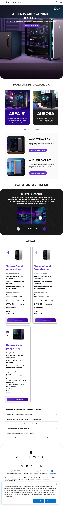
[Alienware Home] (15, 2)
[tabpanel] (31, 156)
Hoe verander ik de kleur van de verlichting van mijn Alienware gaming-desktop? (27, 438)
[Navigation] (2, 2)
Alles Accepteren (50, 501)
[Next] (44, 229)
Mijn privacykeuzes (46, 471)
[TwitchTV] (41, 466)
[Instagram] (22, 466)
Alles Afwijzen (38, 501)
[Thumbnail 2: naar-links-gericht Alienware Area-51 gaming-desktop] (7, 256)
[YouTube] (27, 466)
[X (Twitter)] (32, 466)
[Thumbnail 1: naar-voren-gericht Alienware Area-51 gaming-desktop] (7, 252)
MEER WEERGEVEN (31, 25)
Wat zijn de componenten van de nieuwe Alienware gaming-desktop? (24, 419)
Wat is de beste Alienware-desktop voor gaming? (19, 414)
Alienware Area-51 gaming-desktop (14, 268)
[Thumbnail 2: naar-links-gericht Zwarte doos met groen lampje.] (7, 335)
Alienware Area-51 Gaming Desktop (42, 268)
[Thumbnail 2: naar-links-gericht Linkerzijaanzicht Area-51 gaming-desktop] (35, 256)
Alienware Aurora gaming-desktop (14, 347)
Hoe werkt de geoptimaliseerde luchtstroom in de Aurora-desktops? (24, 424)
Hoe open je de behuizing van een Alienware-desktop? (20, 433)
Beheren (11, 501)
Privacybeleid (38, 471)
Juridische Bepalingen (27, 473)
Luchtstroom (31, 229)
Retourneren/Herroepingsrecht (40, 473)
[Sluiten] (56, 484)
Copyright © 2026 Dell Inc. (16, 471)
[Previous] (18, 229)
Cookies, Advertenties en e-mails (14, 473)
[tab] (27, 130)
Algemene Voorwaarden (28, 471)
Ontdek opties (17, 320)
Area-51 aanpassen (38, 150)
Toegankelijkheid (52, 473)
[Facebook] (36, 466)
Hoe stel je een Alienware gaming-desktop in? (18, 428)
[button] (57, 2)
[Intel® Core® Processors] (56, 7)
